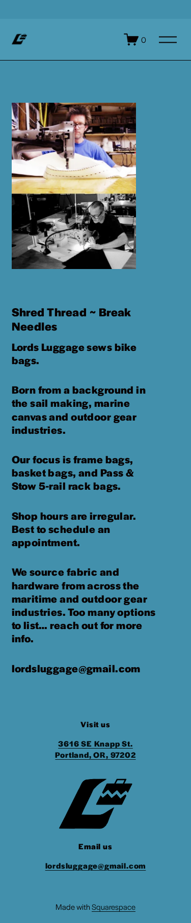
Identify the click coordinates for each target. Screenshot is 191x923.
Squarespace (113, 906)
